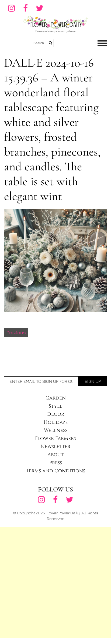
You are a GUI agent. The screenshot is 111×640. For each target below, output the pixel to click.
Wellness (55, 430)
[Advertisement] (55, 582)
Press (55, 462)
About (55, 454)
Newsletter (55, 446)
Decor (55, 414)
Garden (56, 398)
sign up (93, 381)
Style (56, 406)
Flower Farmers (55, 438)
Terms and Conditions (55, 470)
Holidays (56, 422)
